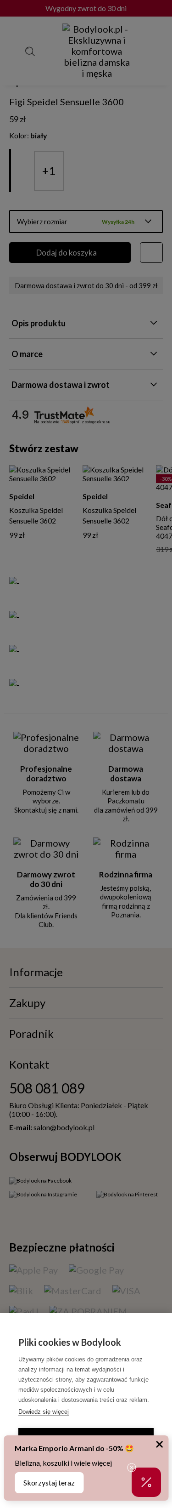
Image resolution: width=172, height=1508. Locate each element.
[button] (146, 1482)
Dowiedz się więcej (43, 1411)
